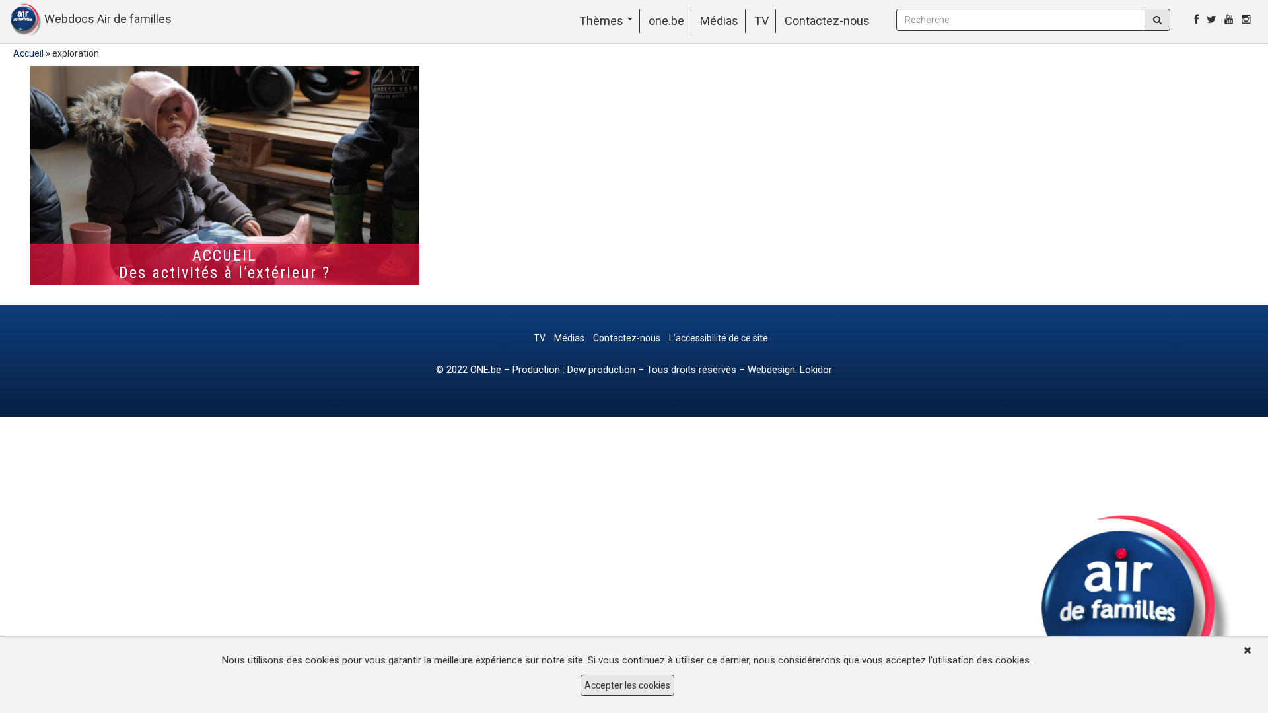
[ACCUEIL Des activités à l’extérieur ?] (224, 175)
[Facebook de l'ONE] (1196, 19)
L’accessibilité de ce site (718, 338)
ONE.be (485, 370)
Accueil (28, 53)
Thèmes (602, 21)
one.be (666, 21)
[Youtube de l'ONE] (1229, 19)
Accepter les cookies (627, 685)
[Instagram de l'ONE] (1246, 19)
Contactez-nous (827, 21)
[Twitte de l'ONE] (1211, 19)
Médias (719, 21)
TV (761, 21)
